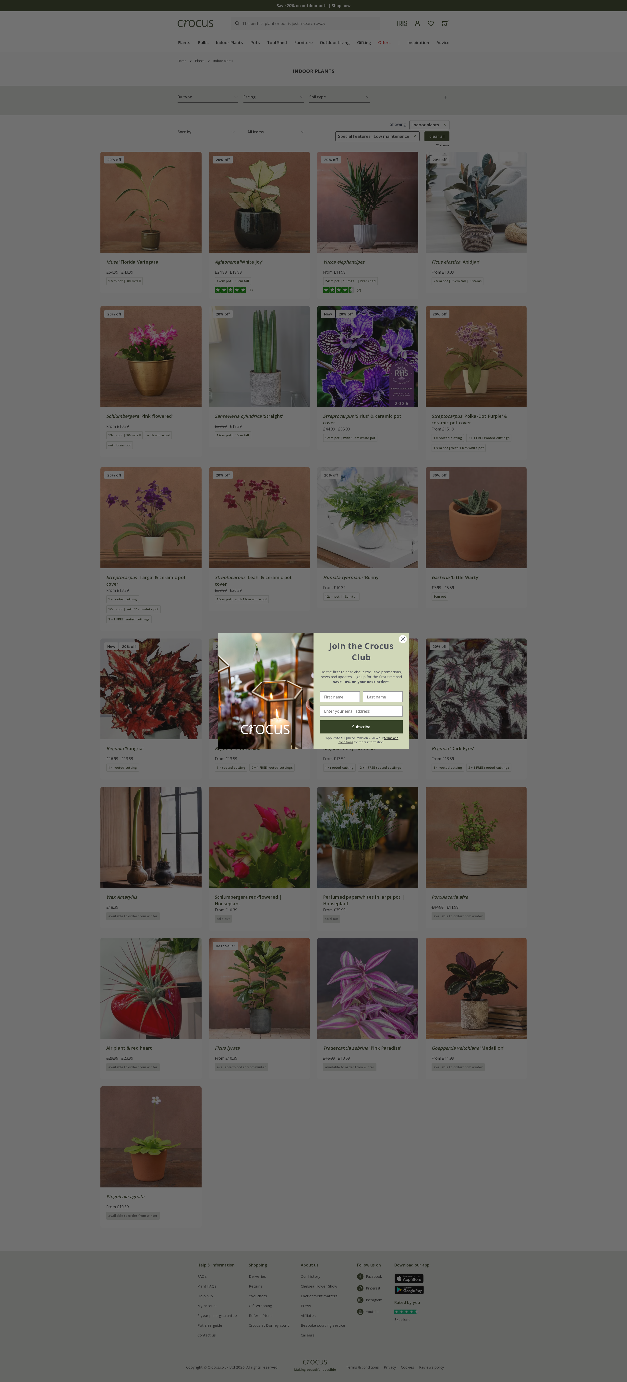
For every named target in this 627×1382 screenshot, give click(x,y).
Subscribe (361, 727)
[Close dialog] (402, 639)
